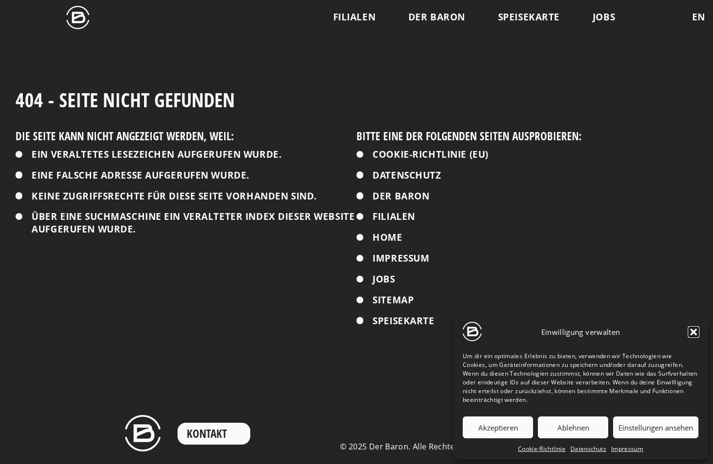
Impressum (627, 449)
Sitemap (393, 300)
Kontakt (207, 433)
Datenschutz (588, 449)
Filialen (354, 17)
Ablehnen (573, 427)
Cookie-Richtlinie (542, 449)
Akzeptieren (498, 427)
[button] (693, 332)
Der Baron (436, 17)
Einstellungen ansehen (655, 427)
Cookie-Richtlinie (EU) (430, 155)
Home (387, 238)
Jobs (604, 17)
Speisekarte (529, 17)
